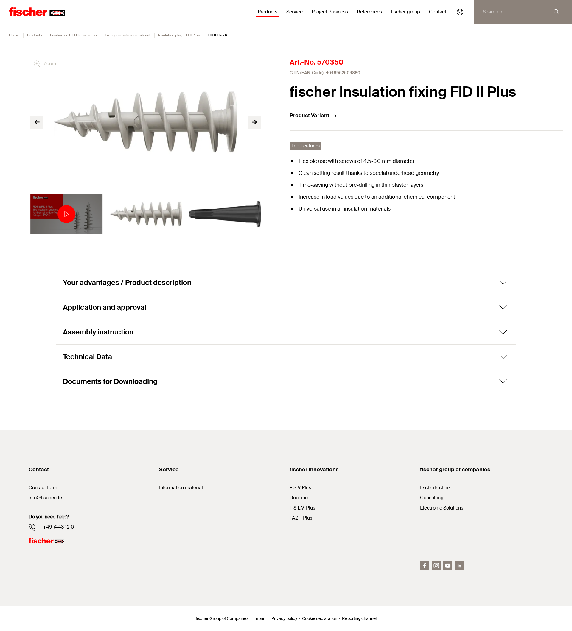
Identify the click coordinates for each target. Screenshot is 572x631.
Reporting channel (359, 618)
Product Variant (309, 115)
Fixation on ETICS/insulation (73, 35)
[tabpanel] (66, 214)
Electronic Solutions (441, 508)
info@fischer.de (45, 498)
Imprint (260, 618)
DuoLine (299, 498)
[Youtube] (447, 565)
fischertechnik (435, 487)
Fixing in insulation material (127, 35)
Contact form (43, 487)
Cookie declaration (319, 618)
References (369, 12)
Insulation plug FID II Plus (179, 35)
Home (14, 35)
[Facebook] (424, 565)
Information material (181, 487)
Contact (437, 12)
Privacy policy (284, 618)
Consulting (432, 498)
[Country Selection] (460, 11)
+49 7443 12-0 (58, 527)
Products (34, 35)
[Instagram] (436, 565)
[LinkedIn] (459, 565)
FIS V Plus (300, 487)
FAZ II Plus (301, 518)
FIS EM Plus (302, 508)
